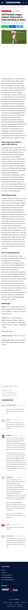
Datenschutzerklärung (6, 575)
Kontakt (3, 570)
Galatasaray (23, 602)
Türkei (10, 390)
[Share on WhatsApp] (5, 26)
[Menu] (2, 2)
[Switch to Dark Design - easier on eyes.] (23, 2)
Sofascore (16, 386)
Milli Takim (4, 390)
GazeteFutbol (20, 606)
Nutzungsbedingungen (6, 577)
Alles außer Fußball (11, 606)
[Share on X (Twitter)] (19, 26)
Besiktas (11, 602)
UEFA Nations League (7, 395)
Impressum (4, 572)
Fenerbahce (16, 602)
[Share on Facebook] (12, 26)
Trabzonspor (10, 604)
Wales (15, 395)
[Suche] (26, 2)
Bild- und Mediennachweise (7, 579)
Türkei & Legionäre (6, 11)
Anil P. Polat (7, 23)
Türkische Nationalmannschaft (9, 392)
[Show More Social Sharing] (25, 26)
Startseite (3, 7)
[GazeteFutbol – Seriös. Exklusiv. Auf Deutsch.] (13, 2)
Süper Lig (5, 602)
